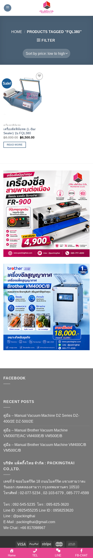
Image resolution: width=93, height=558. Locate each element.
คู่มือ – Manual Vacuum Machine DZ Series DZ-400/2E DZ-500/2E (41, 418)
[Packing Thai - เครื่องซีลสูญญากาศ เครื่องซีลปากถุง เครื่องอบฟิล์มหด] (46, 8)
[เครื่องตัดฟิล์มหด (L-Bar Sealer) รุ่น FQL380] (23, 96)
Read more (15, 144)
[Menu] (7, 8)
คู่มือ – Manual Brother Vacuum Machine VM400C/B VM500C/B (44, 448)
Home (16, 32)
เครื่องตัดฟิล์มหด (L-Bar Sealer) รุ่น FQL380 (19, 131)
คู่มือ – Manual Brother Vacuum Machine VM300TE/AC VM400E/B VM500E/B (35, 433)
